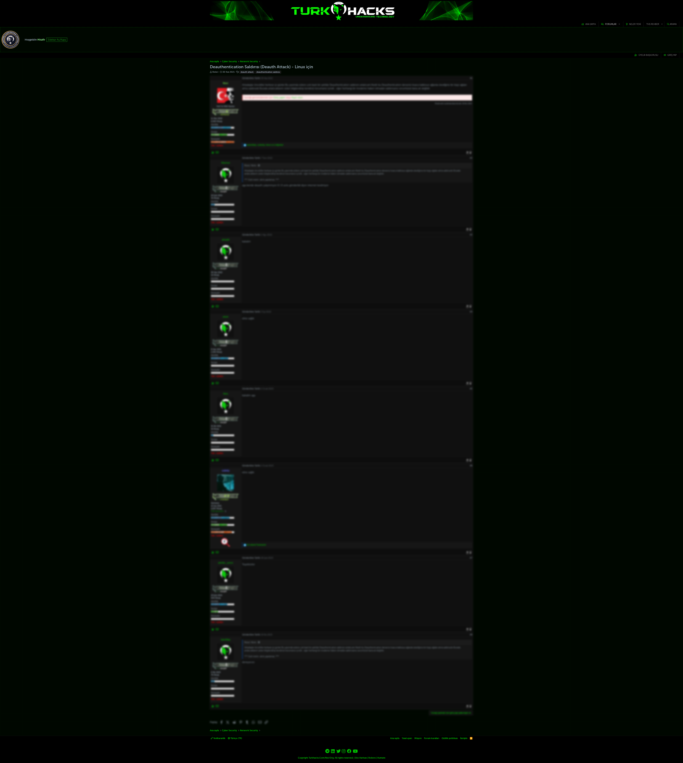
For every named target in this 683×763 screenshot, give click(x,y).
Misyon (418, 738)
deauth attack (247, 72)
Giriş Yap (672, 55)
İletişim (463, 738)
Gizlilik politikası (450, 738)
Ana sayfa (590, 24)
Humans (381, 758)
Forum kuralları (431, 738)
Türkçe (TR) (236, 738)
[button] (611, 24)
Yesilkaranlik (219, 738)
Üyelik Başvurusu (648, 55)
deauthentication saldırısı (268, 72)
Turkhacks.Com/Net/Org (321, 758)
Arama (673, 24)
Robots (372, 758)
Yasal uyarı (407, 738)
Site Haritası (361, 758)
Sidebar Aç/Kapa (57, 39)
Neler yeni (635, 24)
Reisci (215, 72)
